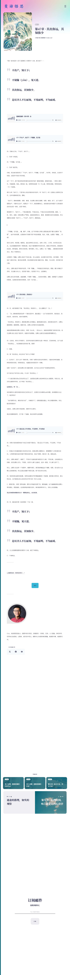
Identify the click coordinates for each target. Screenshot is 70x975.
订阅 (35, 921)
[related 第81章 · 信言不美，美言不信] (56, 783)
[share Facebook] (16, 652)
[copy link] (22, 652)
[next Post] (19, 802)
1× (52, 120)
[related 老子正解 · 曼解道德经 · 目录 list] (13, 783)
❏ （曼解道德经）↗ (16, 573)
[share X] (10, 652)
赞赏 (35, 585)
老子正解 (37, 24)
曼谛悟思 (43, 38)
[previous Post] (51, 802)
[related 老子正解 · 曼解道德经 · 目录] (35, 783)
